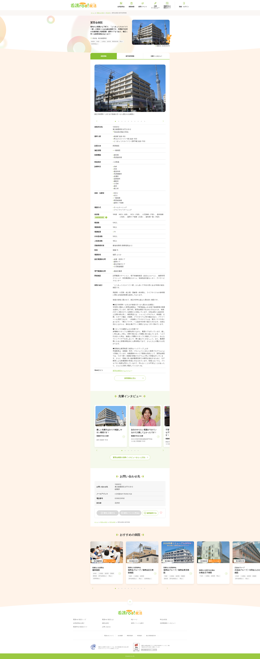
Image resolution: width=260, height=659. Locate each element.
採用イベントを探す (137, 623)
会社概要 (120, 635)
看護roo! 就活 (100, 13)
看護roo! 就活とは (108, 619)
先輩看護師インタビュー (168, 623)
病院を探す (105, 623)
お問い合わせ (106, 627)
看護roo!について (109, 635)
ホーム (93, 13)
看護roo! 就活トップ (79, 619)
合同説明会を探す (78, 623)
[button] (103, 56)
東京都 (108, 13)
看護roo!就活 (103, 522)
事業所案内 (130, 635)
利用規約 (139, 635)
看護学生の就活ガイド (80, 627)
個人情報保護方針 (151, 635)
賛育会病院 (112, 522)
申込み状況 (163, 619)
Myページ (134, 619)
